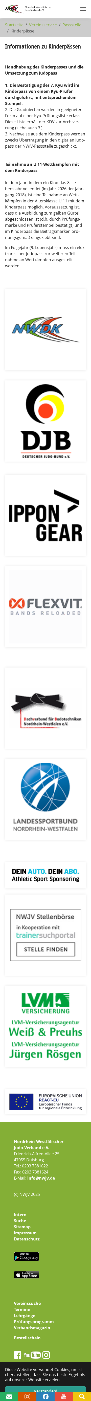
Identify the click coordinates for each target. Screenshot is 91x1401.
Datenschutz (27, 1239)
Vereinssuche (27, 1303)
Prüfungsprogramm (34, 1321)
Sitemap (22, 1227)
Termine (22, 1309)
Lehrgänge (24, 1315)
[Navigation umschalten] (83, 9)
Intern (20, 1214)
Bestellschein (27, 1338)
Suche (20, 1220)
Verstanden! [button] (45, 1391)
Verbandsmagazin (32, 1327)
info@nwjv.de (41, 1178)
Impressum (25, 1233)
